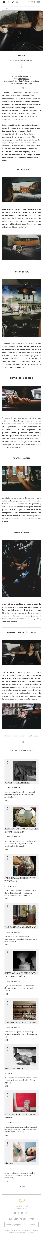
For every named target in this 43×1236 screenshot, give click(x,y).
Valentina (19, 83)
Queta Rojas (28, 83)
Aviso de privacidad (21, 1206)
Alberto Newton (25, 76)
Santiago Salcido (23, 79)
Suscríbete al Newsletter (21, 1219)
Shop (31, 2)
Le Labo (34, 736)
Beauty (21, 56)
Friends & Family (12, 788)
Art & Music (10, 886)
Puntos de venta (21, 1208)
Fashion (8, 1073)
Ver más (21, 1187)
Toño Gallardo (24, 81)
